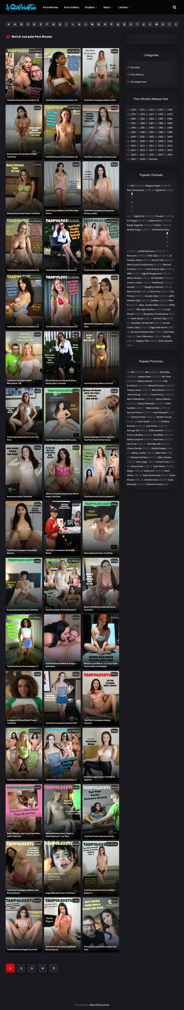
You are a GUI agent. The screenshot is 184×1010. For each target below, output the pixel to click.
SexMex (155, 300)
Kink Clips (153, 255)
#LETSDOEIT (157, 278)
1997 (151, 132)
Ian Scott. (132, 443)
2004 (169, 136)
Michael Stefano (139, 457)
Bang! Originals (135, 225)
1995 (133, 132)
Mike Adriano (165, 457)
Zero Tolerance (144, 336)
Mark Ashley (152, 408)
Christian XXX (154, 443)
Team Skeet (137, 318)
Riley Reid (161, 452)
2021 (142, 154)
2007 (151, 141)
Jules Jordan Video (148, 305)
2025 (133, 159)
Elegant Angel (152, 185)
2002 (151, 136)
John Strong (133, 394)
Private (159, 216)
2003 (160, 136)
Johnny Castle (138, 452)
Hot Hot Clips (160, 318)
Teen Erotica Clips (155, 269)
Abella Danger (159, 448)
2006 (142, 141)
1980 (133, 118)
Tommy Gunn (134, 390)
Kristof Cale (162, 461)
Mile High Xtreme (145, 309)
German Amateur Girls (142, 331)
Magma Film (142, 340)
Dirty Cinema (165, 340)
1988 (160, 123)
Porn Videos (71, 7)
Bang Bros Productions (156, 313)
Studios (90, 7)
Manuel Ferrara (156, 385)
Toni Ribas (158, 434)
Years (106, 7)
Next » (54, 968)
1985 (133, 123)
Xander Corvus (164, 417)
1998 (160, 132)
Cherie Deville (134, 448)
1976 (142, 114)
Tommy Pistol (138, 417)
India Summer (156, 430)
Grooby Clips (151, 296)
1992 (151, 127)
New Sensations (135, 190)
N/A (132, 185)
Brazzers (132, 255)
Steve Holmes (163, 399)
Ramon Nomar (145, 381)
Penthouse (158, 282)
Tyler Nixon (159, 466)
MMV (129, 273)
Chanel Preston (154, 484)
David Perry (157, 394)
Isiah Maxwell (160, 412)
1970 (133, 109)
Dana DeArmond (151, 475)
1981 (142, 118)
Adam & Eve (154, 220)
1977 (151, 114)
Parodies (135, 67)
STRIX (172, 305)
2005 (133, 141)
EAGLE (157, 225)
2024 (169, 154)
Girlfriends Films (160, 229)
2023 (160, 154)
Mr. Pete (166, 376)
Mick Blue (165, 372)
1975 (133, 114)
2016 (142, 150)
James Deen (144, 376)
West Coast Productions (140, 264)
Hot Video (169, 331)
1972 (151, 109)
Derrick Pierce (134, 412)
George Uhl (133, 430)
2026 (142, 159)
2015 (133, 150)
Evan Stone (144, 421)
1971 (142, 109)
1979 (169, 114)
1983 (160, 118)
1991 (142, 127)
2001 (142, 136)
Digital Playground (151, 273)
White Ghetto (134, 278)
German (153, 159)
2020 (133, 154)
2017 (151, 150)
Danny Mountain (146, 403)
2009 (169, 141)
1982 (151, 118)
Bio (147, 372)
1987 (151, 123)
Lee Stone (151, 425)
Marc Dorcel (133, 291)
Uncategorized (138, 81)
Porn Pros (155, 291)
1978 (160, 114)
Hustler (131, 287)
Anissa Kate (137, 466)
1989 (169, 123)
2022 (151, 154)
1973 (160, 109)
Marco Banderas (135, 399)
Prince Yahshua (135, 434)
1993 (160, 127)
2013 (160, 145)
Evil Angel (132, 220)
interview (158, 439)
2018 (160, 150)
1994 (169, 127)
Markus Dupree (135, 439)
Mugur (130, 470)
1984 (169, 118)
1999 (169, 132)
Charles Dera (151, 479)
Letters (123, 7)
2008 (160, 141)
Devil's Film (158, 260)
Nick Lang (141, 461)
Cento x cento (134, 282)
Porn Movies (50, 7)
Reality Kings (134, 229)
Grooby (167, 336)
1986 (142, 123)
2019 (169, 150)
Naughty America (154, 287)
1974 (169, 109)
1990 (133, 127)
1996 (142, 132)
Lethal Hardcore (146, 251)
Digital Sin (160, 190)
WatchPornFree (99, 1005)
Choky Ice (149, 470)
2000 (133, 136)
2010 (133, 145)
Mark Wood (158, 390)
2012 (151, 145)
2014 (169, 145)
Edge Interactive (158, 327)
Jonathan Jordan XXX (142, 322)
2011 (142, 145)
